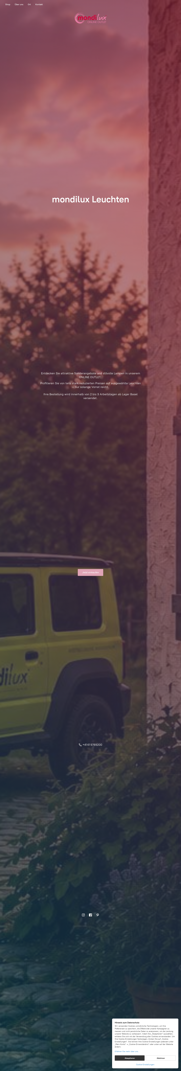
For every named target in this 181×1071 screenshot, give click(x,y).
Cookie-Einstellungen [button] (145, 1064)
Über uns (19, 4)
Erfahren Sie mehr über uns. (127, 1051)
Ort (29, 4)
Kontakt (39, 4)
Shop (7, 4)
